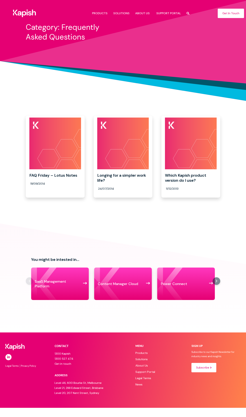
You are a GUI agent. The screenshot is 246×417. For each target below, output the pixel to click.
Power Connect (174, 283)
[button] (29, 281)
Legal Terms (143, 378)
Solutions (141, 359)
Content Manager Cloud (118, 283)
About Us (141, 365)
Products (141, 353)
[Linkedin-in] (8, 357)
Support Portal (145, 372)
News (138, 384)
